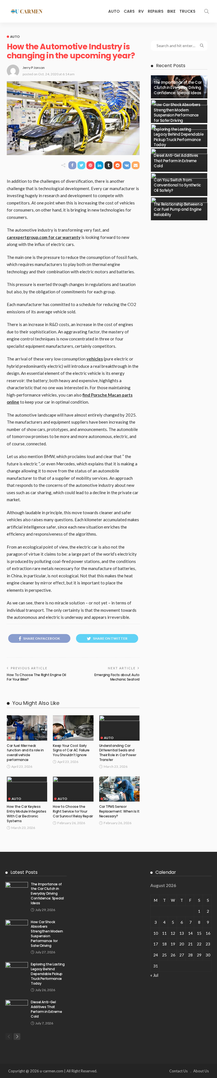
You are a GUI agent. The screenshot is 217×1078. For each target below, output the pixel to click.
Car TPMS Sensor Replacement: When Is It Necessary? (119, 811)
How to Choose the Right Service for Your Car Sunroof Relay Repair (73, 811)
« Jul (154, 975)
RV (141, 11)
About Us (201, 1071)
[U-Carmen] (26, 11)
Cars (129, 11)
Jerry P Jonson (34, 67)
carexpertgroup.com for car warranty (44, 237)
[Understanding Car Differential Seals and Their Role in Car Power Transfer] (119, 728)
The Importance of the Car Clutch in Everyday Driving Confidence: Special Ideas (178, 88)
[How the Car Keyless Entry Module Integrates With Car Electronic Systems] (27, 789)
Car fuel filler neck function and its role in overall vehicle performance (25, 752)
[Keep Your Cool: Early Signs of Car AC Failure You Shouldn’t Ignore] (73, 728)
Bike (171, 11)
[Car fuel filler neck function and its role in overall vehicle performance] (27, 728)
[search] (206, 11)
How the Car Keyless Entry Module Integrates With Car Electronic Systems (26, 813)
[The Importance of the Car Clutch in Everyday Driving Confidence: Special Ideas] (16, 889)
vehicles (94, 358)
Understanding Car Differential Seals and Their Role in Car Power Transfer (117, 752)
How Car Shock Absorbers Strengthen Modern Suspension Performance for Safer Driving (177, 112)
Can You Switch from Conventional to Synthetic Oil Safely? (177, 185)
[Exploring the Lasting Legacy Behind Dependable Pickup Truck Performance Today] (16, 969)
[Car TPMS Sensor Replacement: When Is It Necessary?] (119, 789)
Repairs (155, 11)
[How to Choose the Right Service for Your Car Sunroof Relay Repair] (73, 789)
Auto (114, 11)
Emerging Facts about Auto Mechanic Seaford (117, 677)
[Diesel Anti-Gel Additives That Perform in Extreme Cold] (16, 1007)
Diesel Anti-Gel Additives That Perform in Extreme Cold (176, 161)
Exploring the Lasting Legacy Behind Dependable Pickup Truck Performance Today (178, 137)
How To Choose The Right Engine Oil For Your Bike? (36, 677)
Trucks (187, 11)
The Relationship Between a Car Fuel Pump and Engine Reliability (178, 209)
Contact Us (178, 1071)
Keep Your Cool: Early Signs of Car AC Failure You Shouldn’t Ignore (71, 750)
